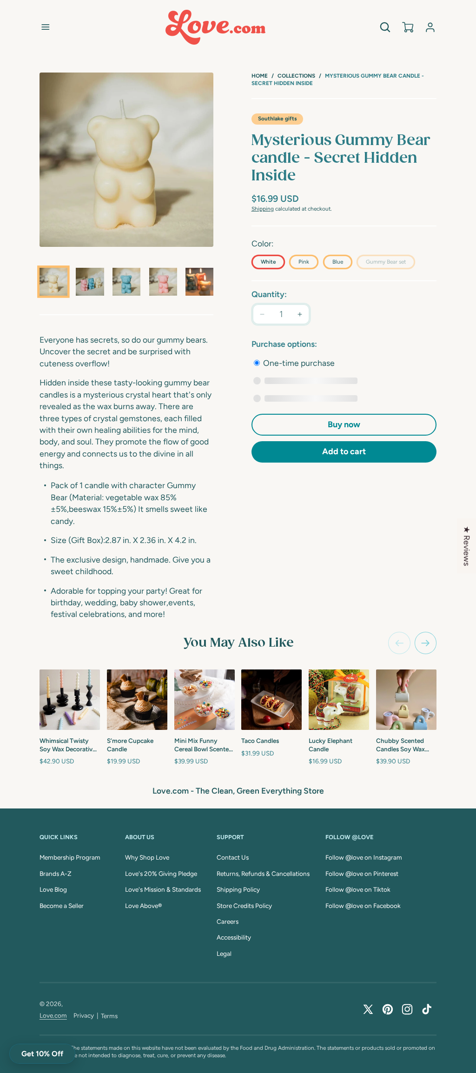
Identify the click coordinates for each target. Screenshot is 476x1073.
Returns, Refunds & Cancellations (263, 873)
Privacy (83, 1015)
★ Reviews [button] (467, 546)
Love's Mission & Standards (163, 889)
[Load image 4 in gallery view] (163, 282)
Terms (109, 1016)
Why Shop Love (147, 857)
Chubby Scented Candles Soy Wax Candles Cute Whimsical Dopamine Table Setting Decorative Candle (405, 745)
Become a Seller (62, 905)
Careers (227, 921)
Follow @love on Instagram (363, 857)
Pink (303, 261)
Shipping (262, 208)
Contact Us (233, 857)
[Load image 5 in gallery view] (199, 282)
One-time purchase (298, 363)
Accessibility (234, 937)
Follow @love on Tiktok (357, 889)
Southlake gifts (277, 118)
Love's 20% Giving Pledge (161, 873)
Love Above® (143, 905)
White (268, 261)
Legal (224, 953)
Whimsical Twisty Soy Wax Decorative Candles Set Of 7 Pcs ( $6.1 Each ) (69, 745)
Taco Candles (260, 740)
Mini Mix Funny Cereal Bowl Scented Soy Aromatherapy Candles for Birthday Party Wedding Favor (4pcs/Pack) (203, 745)
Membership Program (70, 857)
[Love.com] (215, 27)
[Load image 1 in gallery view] (53, 282)
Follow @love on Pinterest (361, 873)
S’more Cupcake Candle (130, 745)
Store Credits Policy (244, 905)
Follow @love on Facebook (363, 905)
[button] (45, 27)
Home (259, 76)
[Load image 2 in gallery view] (90, 282)
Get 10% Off (42, 1053)
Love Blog (53, 889)
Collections (296, 76)
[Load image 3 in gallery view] (126, 282)
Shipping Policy (238, 889)
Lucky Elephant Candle (330, 745)
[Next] (426, 643)
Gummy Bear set (390, 263)
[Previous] (399, 643)
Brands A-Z (56, 873)
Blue (337, 261)
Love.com (53, 1015)
